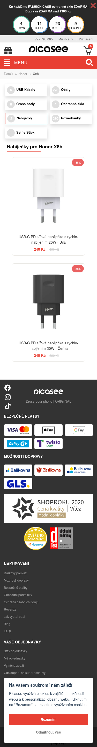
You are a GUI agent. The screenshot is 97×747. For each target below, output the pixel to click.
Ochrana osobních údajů (21, 602)
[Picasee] (48, 48)
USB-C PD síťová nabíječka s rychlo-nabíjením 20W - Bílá (48, 239)
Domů (8, 73)
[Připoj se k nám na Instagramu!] (7, 397)
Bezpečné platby (15, 587)
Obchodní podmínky (18, 594)
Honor (22, 73)
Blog (7, 623)
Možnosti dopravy (16, 580)
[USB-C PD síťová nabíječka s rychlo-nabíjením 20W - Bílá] (48, 194)
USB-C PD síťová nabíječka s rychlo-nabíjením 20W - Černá (48, 345)
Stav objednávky (15, 651)
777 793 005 (44, 39)
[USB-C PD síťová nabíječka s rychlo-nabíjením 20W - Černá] (48, 300)
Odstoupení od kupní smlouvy (25, 672)
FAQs (7, 631)
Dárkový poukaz (15, 573)
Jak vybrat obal (14, 616)
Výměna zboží (14, 665)
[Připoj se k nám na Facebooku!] (7, 387)
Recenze (10, 609)
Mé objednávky (14, 658)
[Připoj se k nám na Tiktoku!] (7, 406)
